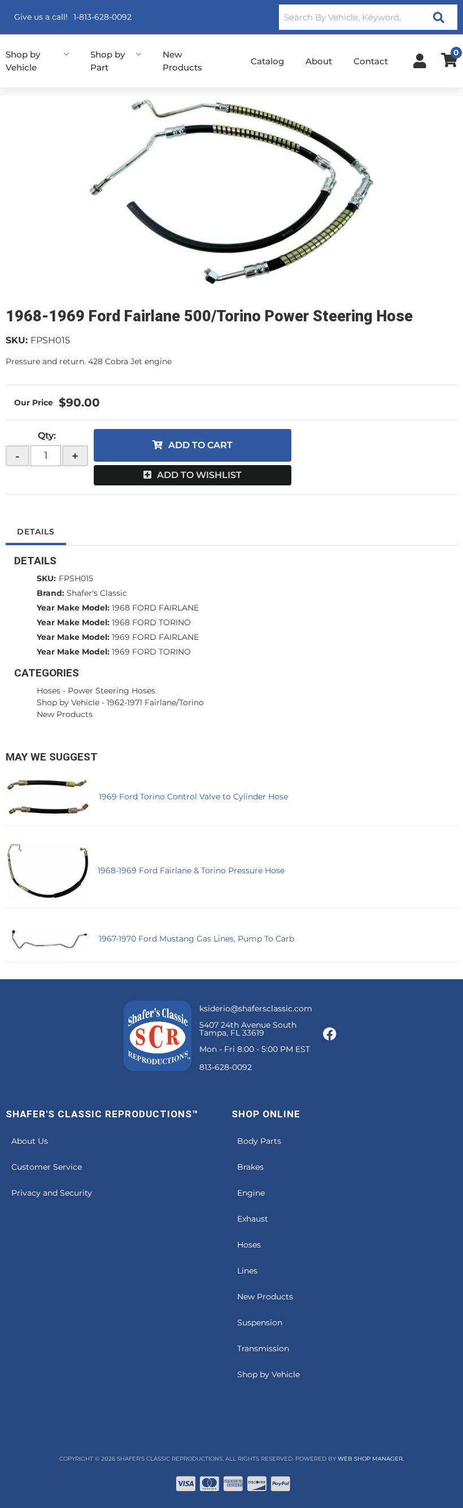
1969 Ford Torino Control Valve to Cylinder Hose (193, 796)
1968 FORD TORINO (151, 622)
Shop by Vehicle (68, 702)
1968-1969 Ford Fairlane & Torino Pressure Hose (191, 870)
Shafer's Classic (97, 593)
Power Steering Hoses (111, 691)
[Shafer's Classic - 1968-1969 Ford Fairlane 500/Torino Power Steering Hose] (231, 192)
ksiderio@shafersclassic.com (255, 1008)
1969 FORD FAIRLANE (155, 637)
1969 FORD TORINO (151, 652)
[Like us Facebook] (330, 1034)
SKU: (17, 340)
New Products (65, 714)
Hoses (48, 691)
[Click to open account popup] (420, 60)
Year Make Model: (73, 608)
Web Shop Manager (370, 1458)
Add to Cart (200, 445)
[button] (368, 17)
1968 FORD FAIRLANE (155, 608)
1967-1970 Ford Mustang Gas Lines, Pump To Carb (196, 939)
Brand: (50, 593)
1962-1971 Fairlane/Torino (155, 702)
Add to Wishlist (199, 475)
